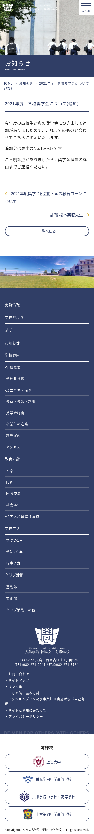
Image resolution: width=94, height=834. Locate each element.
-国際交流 (13, 493)
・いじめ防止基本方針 (22, 692)
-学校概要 (13, 367)
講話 (8, 330)
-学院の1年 (14, 551)
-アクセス (13, 446)
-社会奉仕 (13, 504)
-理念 (9, 470)
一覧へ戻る (47, 231)
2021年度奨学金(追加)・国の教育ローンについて (45, 197)
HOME (8, 83)
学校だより (14, 317)
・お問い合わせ (17, 673)
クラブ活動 (14, 574)
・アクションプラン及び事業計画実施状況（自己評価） (45, 701)
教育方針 (12, 458)
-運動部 (11, 586)
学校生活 (12, 528)
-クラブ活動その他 (20, 609)
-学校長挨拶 (15, 378)
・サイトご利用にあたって (26, 710)
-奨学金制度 (15, 412)
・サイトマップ (17, 680)
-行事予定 (13, 562)
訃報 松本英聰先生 (68, 215)
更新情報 (12, 304)
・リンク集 (13, 686)
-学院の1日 (14, 540)
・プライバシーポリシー (24, 716)
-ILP (8, 482)
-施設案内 (13, 435)
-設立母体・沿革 (18, 390)
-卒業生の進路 (16, 423)
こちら (19, 137)
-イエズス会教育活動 (22, 516)
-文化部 (11, 598)
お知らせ (26, 83)
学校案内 (12, 355)
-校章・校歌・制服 (20, 401)
